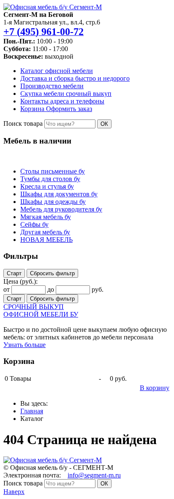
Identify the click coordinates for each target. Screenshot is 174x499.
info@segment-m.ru (94, 475)
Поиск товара (23, 123)
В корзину (154, 387)
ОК (104, 124)
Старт (14, 273)
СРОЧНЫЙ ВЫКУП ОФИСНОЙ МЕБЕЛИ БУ (40, 310)
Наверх (13, 491)
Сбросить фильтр (52, 273)
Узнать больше (24, 344)
